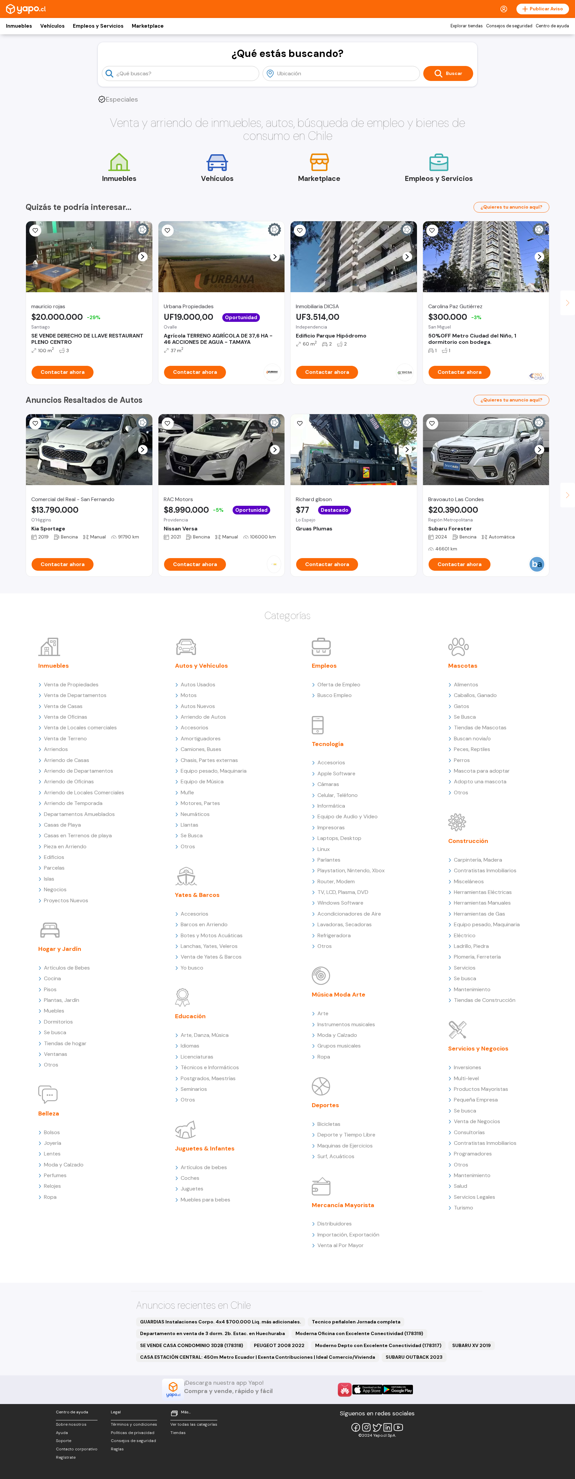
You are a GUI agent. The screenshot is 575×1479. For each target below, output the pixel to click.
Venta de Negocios (477, 1121)
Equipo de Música (202, 781)
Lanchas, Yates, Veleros (209, 946)
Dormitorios (58, 1021)
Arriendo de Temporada (73, 803)
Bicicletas (328, 1123)
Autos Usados (198, 684)
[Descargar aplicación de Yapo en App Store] (367, 1389)
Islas (49, 878)
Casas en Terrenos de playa (78, 835)
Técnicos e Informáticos (210, 1067)
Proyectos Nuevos (66, 900)
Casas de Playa (62, 824)
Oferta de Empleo (338, 684)
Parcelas (54, 867)
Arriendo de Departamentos (78, 770)
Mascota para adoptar (482, 770)
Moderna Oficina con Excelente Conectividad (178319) (359, 1333)
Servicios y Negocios (478, 1049)
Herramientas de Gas (479, 913)
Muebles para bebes (205, 1199)
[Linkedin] (387, 1427)
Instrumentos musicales (346, 1024)
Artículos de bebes (204, 1167)
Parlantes (328, 859)
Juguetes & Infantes (205, 1148)
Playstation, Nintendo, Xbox (351, 870)
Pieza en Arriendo (65, 846)
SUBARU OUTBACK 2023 (414, 1357)
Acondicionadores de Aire (349, 913)
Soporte (63, 1440)
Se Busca (192, 835)
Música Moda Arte (338, 995)
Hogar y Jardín (59, 949)
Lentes (52, 1153)
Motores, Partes (200, 803)
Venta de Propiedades (71, 684)
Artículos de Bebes (67, 967)
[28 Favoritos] (300, 231)
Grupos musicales (339, 1045)
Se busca (55, 1032)
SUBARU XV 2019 (471, 1345)
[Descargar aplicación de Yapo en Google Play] (398, 1389)
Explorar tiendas (467, 26)
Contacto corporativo (76, 1449)
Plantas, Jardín (61, 1000)
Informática (331, 805)
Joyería (52, 1142)
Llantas (189, 824)
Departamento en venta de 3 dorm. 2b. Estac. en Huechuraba (212, 1333)
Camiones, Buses (201, 749)
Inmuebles (19, 26)
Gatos (461, 706)
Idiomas (190, 1045)
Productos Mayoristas (481, 1089)
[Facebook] (355, 1427)
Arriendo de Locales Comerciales (84, 792)
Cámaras (328, 784)
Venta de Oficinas (65, 716)
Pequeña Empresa (476, 1099)
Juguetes (192, 1188)
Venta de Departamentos (75, 695)
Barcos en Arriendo (204, 924)
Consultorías (469, 1132)
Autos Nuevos (198, 706)
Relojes (52, 1185)
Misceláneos (469, 881)
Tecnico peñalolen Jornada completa (356, 1322)
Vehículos (52, 26)
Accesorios (194, 727)
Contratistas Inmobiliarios (485, 870)
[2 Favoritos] (168, 423)
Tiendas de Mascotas (480, 727)
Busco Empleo (334, 695)
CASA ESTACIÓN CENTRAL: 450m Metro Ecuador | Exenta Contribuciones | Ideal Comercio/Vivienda (257, 1357)
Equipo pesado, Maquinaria (214, 770)
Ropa (50, 1196)
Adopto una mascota (480, 781)
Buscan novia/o (472, 738)
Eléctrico (465, 935)
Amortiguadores (201, 738)
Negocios (55, 889)
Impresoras (331, 827)
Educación (190, 1016)
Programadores (473, 1153)
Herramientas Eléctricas (483, 892)
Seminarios (194, 1089)
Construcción (468, 841)
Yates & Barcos (197, 895)
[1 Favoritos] (35, 231)
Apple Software (336, 773)
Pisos (50, 989)
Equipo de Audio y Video (347, 816)
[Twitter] (377, 1427)
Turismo (463, 1207)
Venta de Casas (63, 706)
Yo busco (192, 967)
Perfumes (55, 1175)
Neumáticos (195, 814)
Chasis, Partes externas (209, 760)
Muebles (54, 1010)
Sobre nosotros (71, 1424)
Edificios (54, 857)
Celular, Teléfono (337, 795)
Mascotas (463, 666)
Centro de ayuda (552, 26)
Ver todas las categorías (193, 1424)
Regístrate (66, 1457)
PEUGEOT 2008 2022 (279, 1345)
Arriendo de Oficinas (69, 781)
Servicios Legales (474, 1196)
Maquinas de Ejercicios (345, 1145)
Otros (51, 1064)
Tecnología (328, 744)
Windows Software (340, 902)
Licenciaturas (197, 1056)
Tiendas (178, 1432)
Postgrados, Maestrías (208, 1078)
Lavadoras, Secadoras (344, 924)
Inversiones (467, 1067)
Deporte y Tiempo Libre (346, 1134)
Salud (460, 1185)
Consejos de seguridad (509, 26)
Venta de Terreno (65, 738)
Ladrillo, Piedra (471, 946)
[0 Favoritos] (35, 423)
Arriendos (56, 749)
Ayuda (62, 1432)
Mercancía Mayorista (343, 1205)
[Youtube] (398, 1427)
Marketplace (148, 26)
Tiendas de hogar (65, 1043)
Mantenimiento (472, 989)
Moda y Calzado (64, 1164)
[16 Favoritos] (432, 231)
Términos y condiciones (134, 1424)
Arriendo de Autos (203, 716)
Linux (323, 849)
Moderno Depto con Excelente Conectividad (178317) (378, 1345)
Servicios (465, 967)
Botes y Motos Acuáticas (212, 935)
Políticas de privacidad (132, 1432)
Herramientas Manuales (482, 902)
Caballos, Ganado (475, 695)
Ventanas (55, 1054)
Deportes (325, 1105)
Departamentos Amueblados (79, 814)
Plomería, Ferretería (477, 956)
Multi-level (466, 1078)
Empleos (324, 666)
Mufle (187, 792)
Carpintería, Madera (478, 859)
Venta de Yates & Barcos (211, 956)
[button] (142, 257)
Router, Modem (336, 881)
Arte (322, 1013)
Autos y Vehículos (201, 666)
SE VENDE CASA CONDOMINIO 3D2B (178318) (191, 1345)
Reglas (117, 1449)
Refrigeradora (334, 935)
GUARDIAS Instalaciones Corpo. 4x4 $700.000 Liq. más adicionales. (220, 1322)
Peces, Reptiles (472, 749)
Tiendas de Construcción (484, 1000)
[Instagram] (366, 1427)
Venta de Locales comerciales (80, 727)
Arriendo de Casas (66, 760)
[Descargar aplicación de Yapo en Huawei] (344, 1389)
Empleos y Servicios (98, 26)
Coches (190, 1177)
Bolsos (52, 1132)
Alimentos (466, 684)
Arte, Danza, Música (205, 1035)
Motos (189, 695)
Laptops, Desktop (339, 838)
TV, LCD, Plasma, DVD (342, 892)
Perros (462, 760)
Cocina (52, 978)
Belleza (48, 1113)
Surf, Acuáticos (335, 1156)
